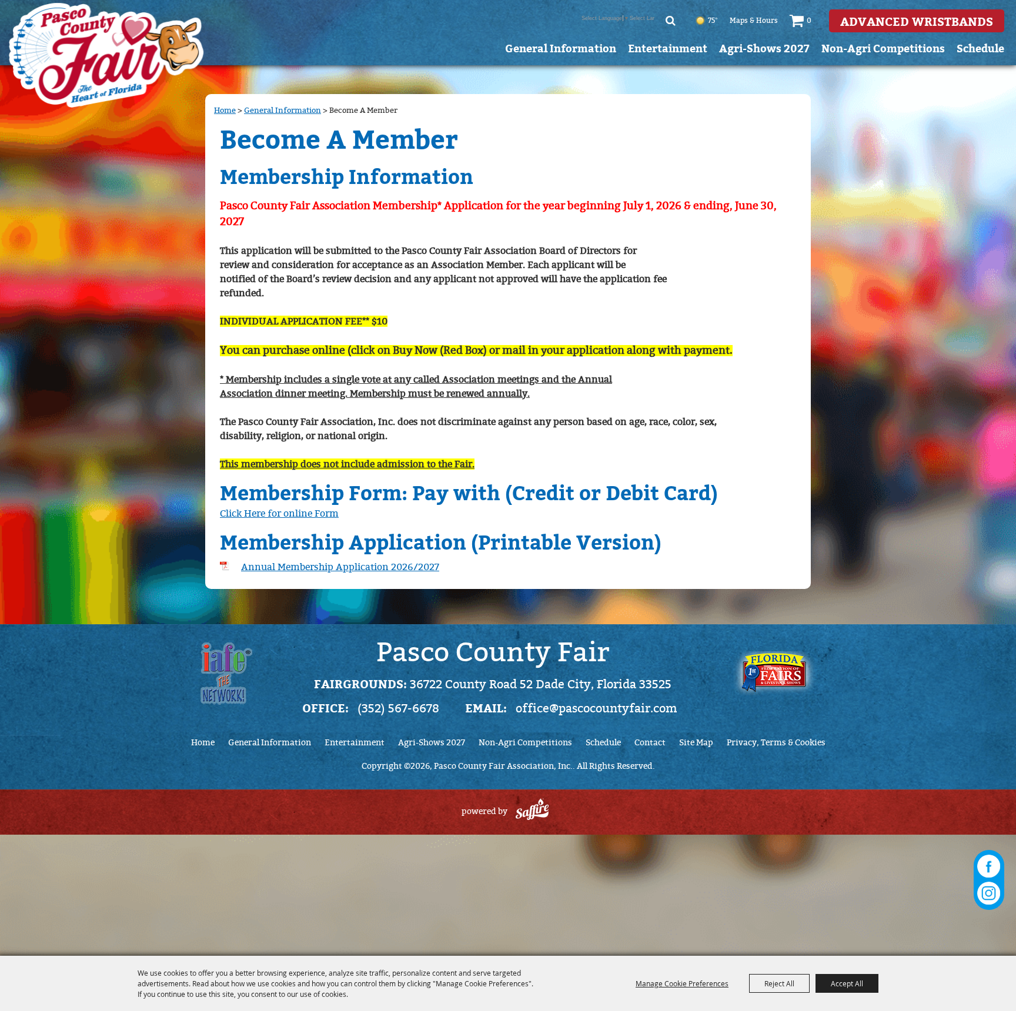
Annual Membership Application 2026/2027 (340, 567)
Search (670, 20)
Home (225, 110)
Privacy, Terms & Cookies (776, 743)
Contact (650, 743)
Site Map (696, 743)
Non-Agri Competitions (883, 48)
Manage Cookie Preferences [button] (682, 983)
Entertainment (667, 48)
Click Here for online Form (279, 513)
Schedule (980, 48)
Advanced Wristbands (916, 21)
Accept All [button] (847, 983)
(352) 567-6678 (398, 708)
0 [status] (809, 20)
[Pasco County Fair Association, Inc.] (106, 55)
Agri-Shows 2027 (764, 48)
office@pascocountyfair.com (596, 708)
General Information (560, 48)
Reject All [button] (779, 983)
